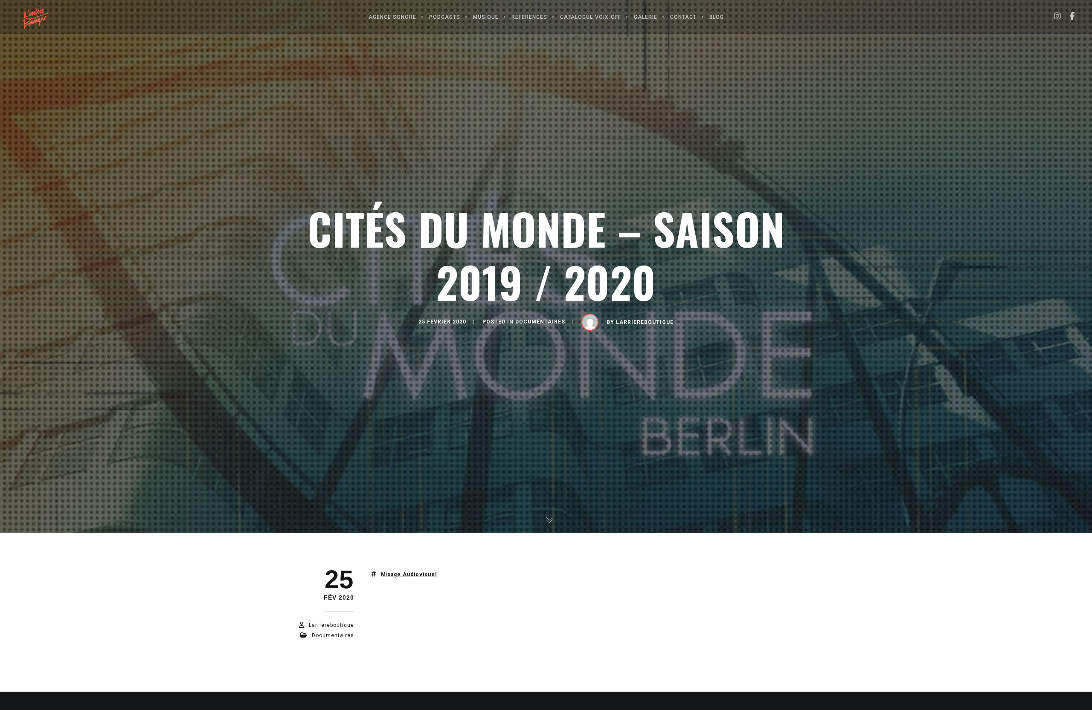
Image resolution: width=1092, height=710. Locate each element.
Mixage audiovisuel (409, 574)
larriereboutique (645, 322)
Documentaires (540, 322)
